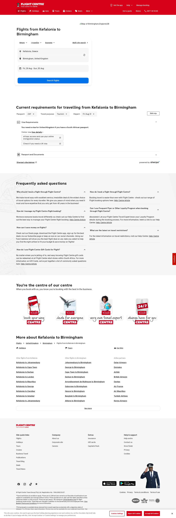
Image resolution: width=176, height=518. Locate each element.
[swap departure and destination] (84, 55)
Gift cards (92, 442)
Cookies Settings (117, 513)
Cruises (68, 11)
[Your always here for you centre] (142, 310)
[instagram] (24, 484)
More (88, 11)
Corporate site (57, 442)
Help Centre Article (77, 220)
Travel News (20, 469)
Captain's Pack (93, 446)
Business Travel (22, 454)
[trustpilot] (36, 484)
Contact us (128, 442)
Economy (48, 43)
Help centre (128, 438)
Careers (55, 446)
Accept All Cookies (152, 513)
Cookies (127, 454)
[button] (88, 408)
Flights (23, 11)
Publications (21, 457)
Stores (138, 11)
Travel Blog (20, 461)
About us (55, 438)
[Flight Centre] (25, 426)
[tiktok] (30, 484)
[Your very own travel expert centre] (106, 310)
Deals (80, 11)
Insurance (92, 438)
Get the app (118, 5)
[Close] (172, 513)
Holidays (35, 11)
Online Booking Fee (69, 499)
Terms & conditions (141, 492)
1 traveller (35, 43)
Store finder (128, 446)
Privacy (127, 450)
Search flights (53, 80)
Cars (47, 11)
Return (22, 43)
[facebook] (18, 484)
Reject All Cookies (134, 513)
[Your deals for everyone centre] (70, 310)
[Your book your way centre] (34, 310)
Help (128, 5)
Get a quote (127, 11)
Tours (57, 11)
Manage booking (142, 5)
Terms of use (155, 492)
